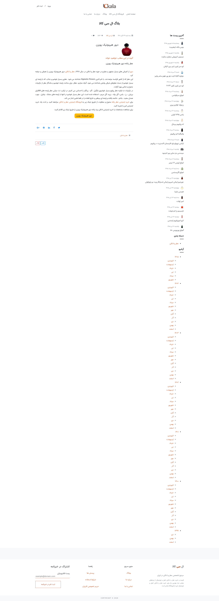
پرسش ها (90, 573)
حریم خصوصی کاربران (90, 586)
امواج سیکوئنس (178, 95)
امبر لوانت (180, 201)
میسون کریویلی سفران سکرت (172, 56)
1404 (177, 283)
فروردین (171, 260)
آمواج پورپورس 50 (177, 230)
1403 (177, 332)
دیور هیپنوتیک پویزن (107, 45)
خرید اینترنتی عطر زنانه (120, 102)
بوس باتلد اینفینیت (176, 47)
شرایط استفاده (90, 579)
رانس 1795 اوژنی (177, 114)
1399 (177, 530)
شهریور (171, 279)
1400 (177, 481)
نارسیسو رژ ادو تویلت (176, 211)
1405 (177, 256)
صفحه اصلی (130, 14)
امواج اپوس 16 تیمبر (176, 162)
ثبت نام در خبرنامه (48, 584)
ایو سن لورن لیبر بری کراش (174, 66)
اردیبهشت (170, 264)
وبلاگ (105, 14)
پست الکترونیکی (63, 573)
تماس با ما (88, 14)
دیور (131, 71)
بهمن (172, 325)
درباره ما (97, 14)
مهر (172, 310)
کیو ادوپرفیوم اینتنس (176, 220)
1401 (177, 431)
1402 (177, 382)
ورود (49, 6)
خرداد (171, 268)
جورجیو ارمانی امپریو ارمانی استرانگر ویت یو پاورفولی (164, 182)
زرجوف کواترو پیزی (177, 105)
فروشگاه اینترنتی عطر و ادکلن (70, 102)
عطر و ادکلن (174, 243)
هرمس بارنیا (179, 191)
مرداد (172, 275)
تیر (172, 272)
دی (172, 321)
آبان (172, 313)
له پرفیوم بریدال (178, 124)
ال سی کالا (109, 35)
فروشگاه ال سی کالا (116, 14)
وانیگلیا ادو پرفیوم (177, 133)
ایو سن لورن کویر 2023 (175, 85)
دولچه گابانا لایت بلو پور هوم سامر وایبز (169, 76)
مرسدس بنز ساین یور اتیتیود (173, 153)
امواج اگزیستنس (177, 172)
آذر (173, 317)
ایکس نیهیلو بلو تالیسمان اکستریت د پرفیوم (167, 143)
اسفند (171, 329)
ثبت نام (40, 6)
